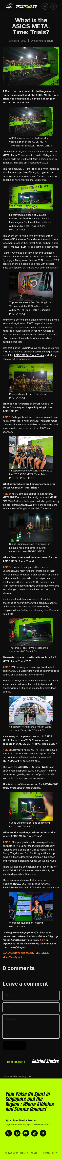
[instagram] (8, 1133)
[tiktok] (34, 1133)
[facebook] (17, 1133)
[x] (43, 1133)
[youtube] (25, 1133)
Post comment (14, 1045)
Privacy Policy (50, 1153)
